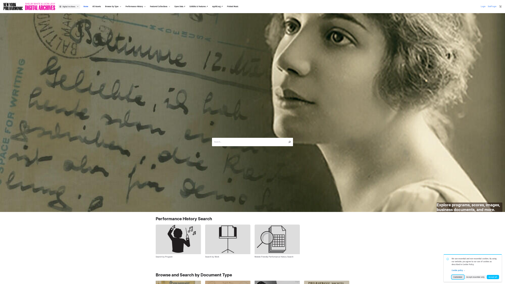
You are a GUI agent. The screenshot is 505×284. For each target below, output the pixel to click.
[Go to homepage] (29, 6)
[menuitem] (85, 6)
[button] (290, 142)
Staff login (492, 6)
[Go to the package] (178, 241)
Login (483, 6)
